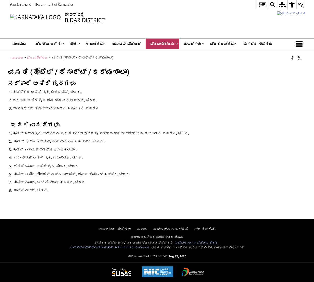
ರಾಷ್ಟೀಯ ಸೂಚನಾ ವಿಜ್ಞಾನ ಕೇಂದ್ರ (196, 242)
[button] (300, 44)
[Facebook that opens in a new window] (292, 58)
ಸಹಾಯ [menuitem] (142, 229)
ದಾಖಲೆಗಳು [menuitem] (192, 43)
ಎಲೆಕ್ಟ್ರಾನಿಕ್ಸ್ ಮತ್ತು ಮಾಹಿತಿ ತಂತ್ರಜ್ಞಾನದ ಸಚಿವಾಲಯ (110, 247)
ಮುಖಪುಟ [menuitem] (19, 43)
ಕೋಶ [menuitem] (73, 43)
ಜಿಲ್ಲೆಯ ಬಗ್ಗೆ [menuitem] (48, 43)
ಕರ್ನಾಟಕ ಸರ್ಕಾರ (20, 4)
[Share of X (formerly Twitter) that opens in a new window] (299, 58)
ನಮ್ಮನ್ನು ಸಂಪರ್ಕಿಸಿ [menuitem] (170, 229)
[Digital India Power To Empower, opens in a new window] (193, 272)
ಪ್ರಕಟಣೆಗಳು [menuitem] (222, 43)
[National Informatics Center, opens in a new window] (157, 272)
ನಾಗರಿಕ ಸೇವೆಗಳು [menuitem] (258, 43)
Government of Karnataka (54, 4)
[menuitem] (262, 4)
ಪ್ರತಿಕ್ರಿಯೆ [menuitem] (204, 229)
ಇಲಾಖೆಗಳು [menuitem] (94, 43)
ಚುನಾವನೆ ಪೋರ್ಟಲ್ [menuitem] (127, 43)
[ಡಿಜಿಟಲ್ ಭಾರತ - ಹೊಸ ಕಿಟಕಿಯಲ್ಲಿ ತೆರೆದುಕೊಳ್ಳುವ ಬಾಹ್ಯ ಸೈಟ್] (291, 13)
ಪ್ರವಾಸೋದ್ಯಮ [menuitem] (162, 43)
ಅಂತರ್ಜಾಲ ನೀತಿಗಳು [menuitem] (115, 229)
